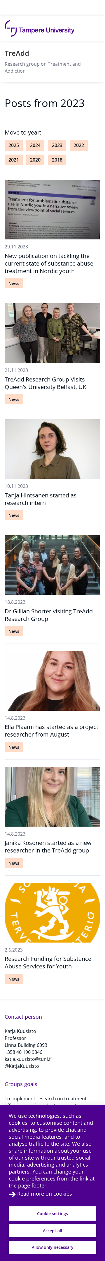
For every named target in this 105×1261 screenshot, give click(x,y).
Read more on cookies (44, 1193)
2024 (35, 145)
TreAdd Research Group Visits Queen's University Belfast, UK (45, 383)
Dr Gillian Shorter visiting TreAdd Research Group (49, 615)
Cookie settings (52, 1213)
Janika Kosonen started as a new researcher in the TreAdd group (48, 846)
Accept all (52, 1230)
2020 (35, 160)
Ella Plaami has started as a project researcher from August (51, 730)
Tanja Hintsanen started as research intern (41, 499)
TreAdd (17, 53)
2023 (57, 145)
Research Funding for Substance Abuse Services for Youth (48, 962)
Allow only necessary (53, 1247)
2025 (13, 145)
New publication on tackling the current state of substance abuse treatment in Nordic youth (49, 263)
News (13, 283)
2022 (79, 145)
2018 (57, 160)
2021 (13, 160)
